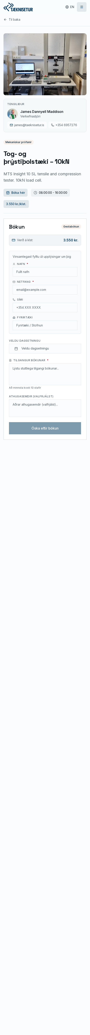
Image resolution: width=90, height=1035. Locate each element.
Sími (20, 299)
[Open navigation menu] (82, 7)
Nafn (22, 264)
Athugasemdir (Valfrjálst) (31, 396)
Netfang (25, 281)
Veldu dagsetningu (24, 340)
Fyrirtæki (25, 317)
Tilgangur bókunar (31, 360)
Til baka (14, 19)
